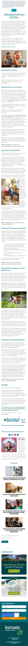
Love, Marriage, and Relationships (12, 535)
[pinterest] (15, 435)
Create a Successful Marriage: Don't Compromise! (14, 495)
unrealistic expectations (14, 100)
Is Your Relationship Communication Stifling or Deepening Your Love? (14, 478)
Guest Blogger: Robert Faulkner (21, 438)
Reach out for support (20, 395)
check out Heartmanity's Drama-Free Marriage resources (13, 409)
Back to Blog (4, 541)
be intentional (11, 237)
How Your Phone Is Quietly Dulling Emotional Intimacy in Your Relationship (14, 530)
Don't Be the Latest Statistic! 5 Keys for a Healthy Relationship (12, 379)
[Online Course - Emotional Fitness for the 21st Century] (14, 564)
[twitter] (12, 435)
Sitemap (12, 643)
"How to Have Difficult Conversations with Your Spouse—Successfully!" (12, 145)
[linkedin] (18, 435)
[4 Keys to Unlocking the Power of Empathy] (14, 587)
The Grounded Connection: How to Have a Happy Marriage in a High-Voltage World (14, 512)
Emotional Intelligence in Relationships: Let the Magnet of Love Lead (11, 263)
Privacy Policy (10, 7)
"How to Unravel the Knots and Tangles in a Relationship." (12, 223)
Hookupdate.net (5, 414)
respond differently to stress (8, 105)
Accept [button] (14, 10)
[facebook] (10, 435)
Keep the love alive (5, 283)
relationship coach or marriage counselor (11, 369)
